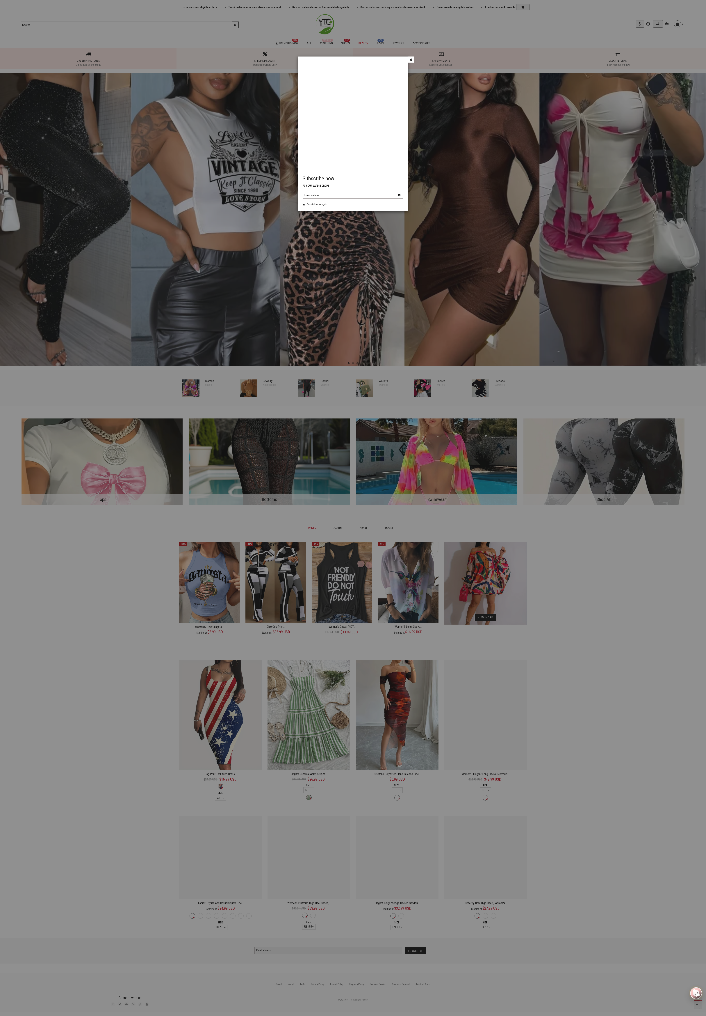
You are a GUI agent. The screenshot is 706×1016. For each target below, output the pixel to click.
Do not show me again (317, 204)
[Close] (411, 59)
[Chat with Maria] (696, 992)
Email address (311, 195)
